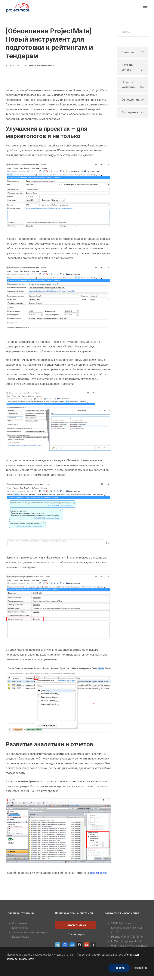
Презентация (76, 934)
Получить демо (76, 924)
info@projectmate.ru (133, 941)
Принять (119, 967)
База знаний (20, 927)
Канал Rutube (20, 936)
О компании (19, 923)
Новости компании (41, 65)
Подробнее (140, 967)
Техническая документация (29, 932)
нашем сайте (98, 872)
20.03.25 (14, 65)
